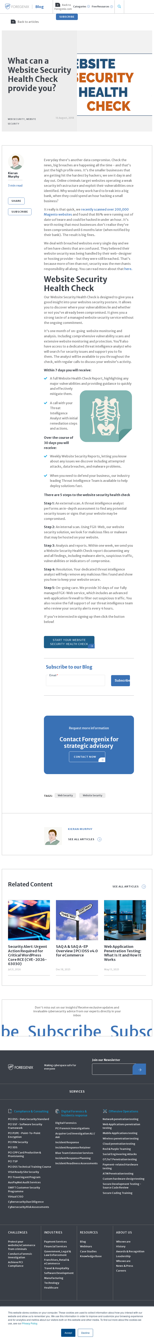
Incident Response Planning (73, 1158)
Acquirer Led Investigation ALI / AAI (75, 1135)
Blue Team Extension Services (74, 1153)
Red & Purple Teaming (117, 1149)
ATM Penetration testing (118, 1173)
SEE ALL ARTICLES (125, 886)
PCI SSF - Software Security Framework (25, 1126)
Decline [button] (85, 1332)
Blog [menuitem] (83, 1241)
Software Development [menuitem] (59, 1273)
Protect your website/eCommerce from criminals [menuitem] (21, 1245)
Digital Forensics (66, 1123)
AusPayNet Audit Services (24, 1182)
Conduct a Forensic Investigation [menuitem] (20, 1255)
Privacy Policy (29, 1323)
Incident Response (67, 1142)
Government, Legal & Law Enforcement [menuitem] (57, 1253)
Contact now (85, 756)
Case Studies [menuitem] (88, 1251)
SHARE (16, 201)
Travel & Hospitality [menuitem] (56, 1268)
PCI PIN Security (18, 1142)
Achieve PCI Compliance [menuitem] (15, 1264)
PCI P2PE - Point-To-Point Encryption (24, 1134)
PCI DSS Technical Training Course (29, 1166)
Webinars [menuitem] (86, 1246)
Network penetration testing (121, 1119)
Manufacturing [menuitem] (53, 1278)
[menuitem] (62, 7)
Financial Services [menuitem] (55, 1246)
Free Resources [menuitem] (100, 6)
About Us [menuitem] (124, 1232)
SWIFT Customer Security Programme (24, 1189)
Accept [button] (68, 1332)
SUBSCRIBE (66, 16)
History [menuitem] (120, 1246)
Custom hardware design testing (124, 1178)
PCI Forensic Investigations (72, 1128)
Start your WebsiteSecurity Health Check (69, 642)
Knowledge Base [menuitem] (91, 1256)
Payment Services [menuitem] (55, 1241)
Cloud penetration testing (119, 1143)
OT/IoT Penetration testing (120, 1159)
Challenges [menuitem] (17, 1232)
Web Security (65, 795)
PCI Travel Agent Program (24, 1177)
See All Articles (81, 839)
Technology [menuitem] (51, 1283)
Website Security (92, 795)
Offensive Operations (123, 1111)
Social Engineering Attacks (120, 1154)
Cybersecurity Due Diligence (26, 1201)
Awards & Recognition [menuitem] (130, 1251)
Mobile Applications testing (120, 1133)
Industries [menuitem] (53, 1232)
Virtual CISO (15, 1196)
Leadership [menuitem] (123, 1256)
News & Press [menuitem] (124, 1266)
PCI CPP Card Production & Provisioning (24, 1154)
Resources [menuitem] (89, 1232)
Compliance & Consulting (31, 1111)
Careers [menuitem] (121, 1270)
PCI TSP (13, 1161)
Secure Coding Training (118, 1193)
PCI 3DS (12, 1147)
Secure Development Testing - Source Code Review (122, 1185)
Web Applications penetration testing (121, 1126)
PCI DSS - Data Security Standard (28, 1119)
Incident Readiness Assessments (76, 1163)
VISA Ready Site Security (23, 1172)
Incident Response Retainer (72, 1147)
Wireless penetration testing (121, 1138)
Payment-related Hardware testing (120, 1166)
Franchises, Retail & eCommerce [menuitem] (56, 1261)
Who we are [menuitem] (123, 1241)
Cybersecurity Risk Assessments (28, 1207)
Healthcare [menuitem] (51, 1287)
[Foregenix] (17, 6)
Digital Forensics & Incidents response (74, 1113)
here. (128, 269)
